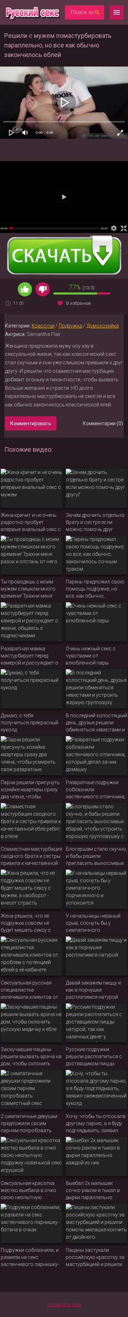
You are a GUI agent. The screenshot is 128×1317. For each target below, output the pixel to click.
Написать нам (64, 1304)
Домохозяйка (102, 326)
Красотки (43, 326)
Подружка (70, 326)
